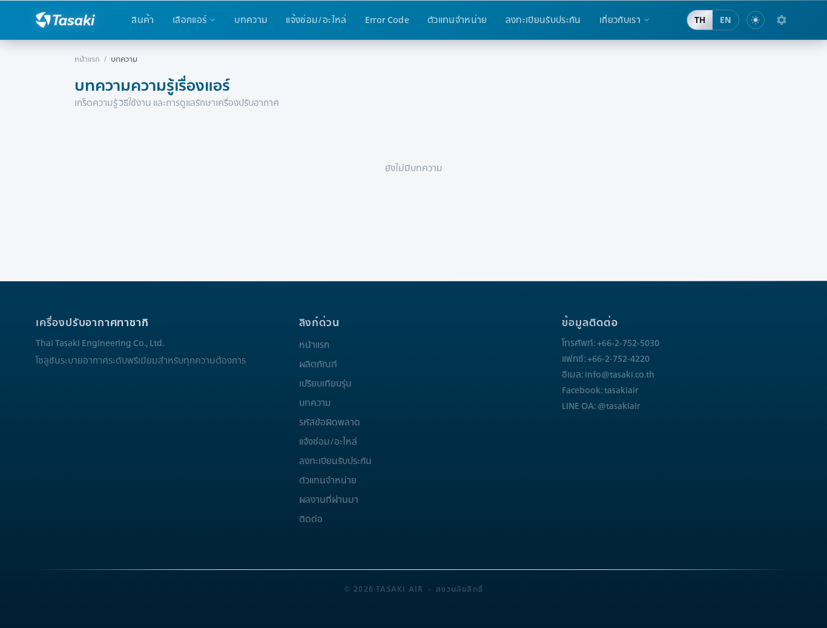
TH (699, 20)
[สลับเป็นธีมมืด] (755, 20)
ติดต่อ (311, 519)
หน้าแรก (87, 59)
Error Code (387, 20)
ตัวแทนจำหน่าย (457, 20)
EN (725, 20)
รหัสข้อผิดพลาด (329, 422)
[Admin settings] (781, 20)
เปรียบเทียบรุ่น (325, 384)
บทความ (251, 20)
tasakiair (621, 390)
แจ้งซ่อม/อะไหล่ (316, 20)
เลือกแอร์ (189, 20)
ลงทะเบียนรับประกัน (543, 20)
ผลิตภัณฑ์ (318, 364)
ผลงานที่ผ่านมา (328, 500)
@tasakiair (619, 406)
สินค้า (142, 20)
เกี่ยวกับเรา (620, 20)
